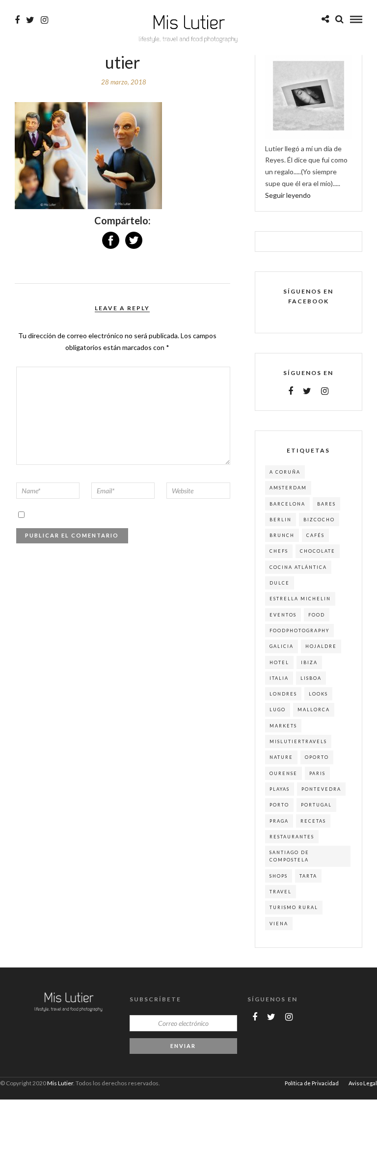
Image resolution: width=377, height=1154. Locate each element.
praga (279, 821)
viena (278, 923)
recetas (313, 821)
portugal (316, 804)
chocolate (317, 551)
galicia (281, 646)
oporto (317, 757)
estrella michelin (300, 598)
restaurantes (291, 836)
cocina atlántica (298, 567)
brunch (282, 535)
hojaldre (321, 646)
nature (281, 757)
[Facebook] (290, 391)
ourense (283, 773)
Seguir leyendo (288, 195)
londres (283, 694)
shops (278, 876)
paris (317, 773)
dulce (279, 583)
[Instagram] (44, 20)
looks (318, 694)
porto (279, 804)
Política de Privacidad (312, 1083)
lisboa (311, 678)
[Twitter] (307, 391)
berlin (280, 519)
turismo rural (293, 907)
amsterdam (288, 487)
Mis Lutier (60, 1083)
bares (326, 504)
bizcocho (319, 519)
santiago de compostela (289, 856)
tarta (308, 876)
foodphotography (299, 630)
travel (280, 891)
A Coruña (284, 472)
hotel (279, 662)
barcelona (287, 504)
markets (283, 725)
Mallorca (313, 709)
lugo (277, 709)
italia (279, 678)
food (316, 614)
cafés (315, 535)
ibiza (309, 662)
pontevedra (321, 789)
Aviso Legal (363, 1083)
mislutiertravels (298, 741)
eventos (282, 614)
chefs (278, 551)
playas (279, 789)
